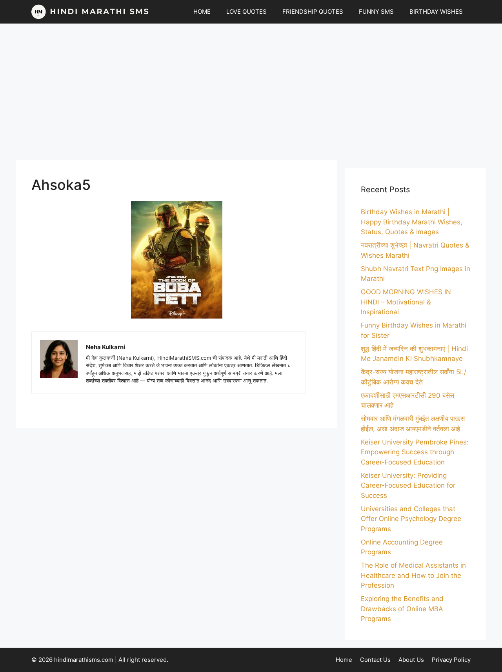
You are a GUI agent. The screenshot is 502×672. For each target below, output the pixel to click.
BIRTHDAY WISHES (436, 11)
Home (344, 659)
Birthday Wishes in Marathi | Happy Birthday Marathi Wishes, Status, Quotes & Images (411, 222)
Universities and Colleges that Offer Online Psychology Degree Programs (411, 519)
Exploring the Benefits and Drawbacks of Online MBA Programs (402, 609)
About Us (411, 659)
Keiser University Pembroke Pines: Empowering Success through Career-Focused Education (415, 452)
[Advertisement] (251, 92)
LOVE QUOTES (246, 11)
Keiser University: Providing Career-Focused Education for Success (408, 485)
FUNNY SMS (376, 11)
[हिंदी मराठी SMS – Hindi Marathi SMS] (90, 12)
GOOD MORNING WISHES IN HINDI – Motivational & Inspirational (406, 302)
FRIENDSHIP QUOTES (312, 11)
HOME (202, 11)
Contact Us (375, 659)
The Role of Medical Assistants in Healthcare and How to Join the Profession (413, 575)
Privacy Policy (451, 659)
